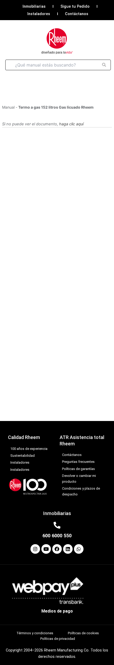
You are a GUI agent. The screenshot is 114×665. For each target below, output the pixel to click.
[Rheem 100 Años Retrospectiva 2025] (28, 486)
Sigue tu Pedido (75, 6)
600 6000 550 (57, 535)
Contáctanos (76, 13)
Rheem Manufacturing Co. (66, 650)
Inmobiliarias (34, 6)
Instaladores (38, 13)
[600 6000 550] (57, 525)
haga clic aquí (71, 124)
